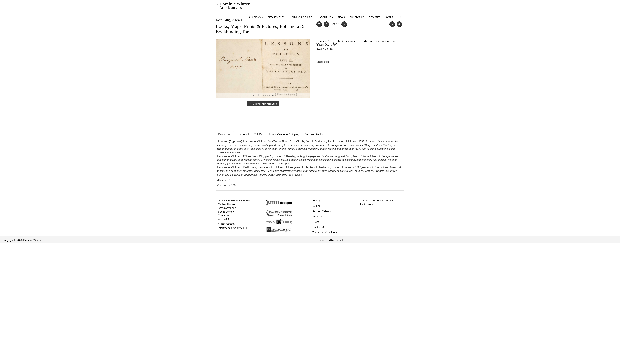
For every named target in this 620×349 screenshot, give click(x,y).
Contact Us (357, 17)
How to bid (243, 134)
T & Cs (258, 134)
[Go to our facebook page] (363, 210)
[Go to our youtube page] (376, 210)
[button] (400, 17)
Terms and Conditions (324, 232)
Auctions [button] (255, 17)
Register (374, 17)
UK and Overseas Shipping (283, 134)
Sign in (389, 17)
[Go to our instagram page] (347, 61)
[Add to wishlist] (399, 24)
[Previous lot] (326, 24)
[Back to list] (319, 24)
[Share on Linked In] (341, 61)
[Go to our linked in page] (369, 210)
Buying (316, 200)
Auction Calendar (322, 211)
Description (224, 134)
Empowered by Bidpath (330, 240)
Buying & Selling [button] (302, 17)
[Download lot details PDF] (392, 24)
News (341, 17)
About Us (317, 216)
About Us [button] (326, 17)
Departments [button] (276, 17)
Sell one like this (314, 134)
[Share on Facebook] (334, 61)
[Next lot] (344, 24)
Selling (316, 206)
